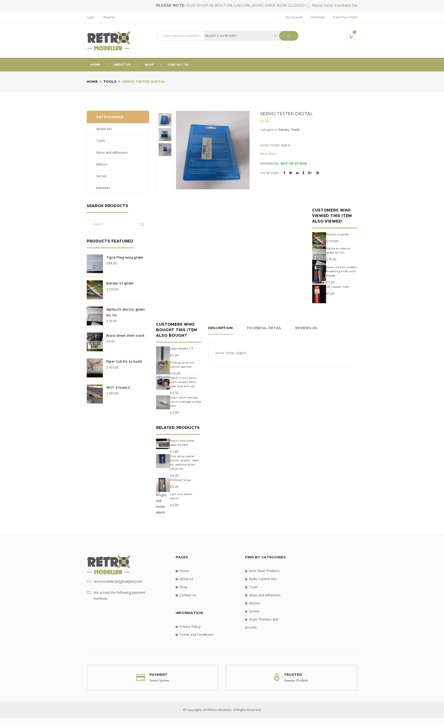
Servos (101, 176)
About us (122, 64)
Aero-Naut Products (264, 571)
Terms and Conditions (196, 634)
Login (91, 17)
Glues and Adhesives (112, 152)
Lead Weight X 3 (181, 348)
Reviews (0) (306, 328)
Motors (102, 164)
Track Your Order (345, 17)
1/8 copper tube (337, 286)
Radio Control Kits (263, 579)
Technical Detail (264, 328)
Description (220, 328)
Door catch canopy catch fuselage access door (185, 401)
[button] (351, 36)
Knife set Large (180, 480)
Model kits (104, 129)
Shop (149, 64)
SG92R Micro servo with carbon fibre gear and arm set (183, 382)
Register (110, 17)
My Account (294, 17)
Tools (110, 82)
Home (95, 64)
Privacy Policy (189, 626)
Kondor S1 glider (337, 234)
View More (268, 153)
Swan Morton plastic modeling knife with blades (341, 271)
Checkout (317, 17)
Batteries (103, 188)
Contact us (178, 64)
